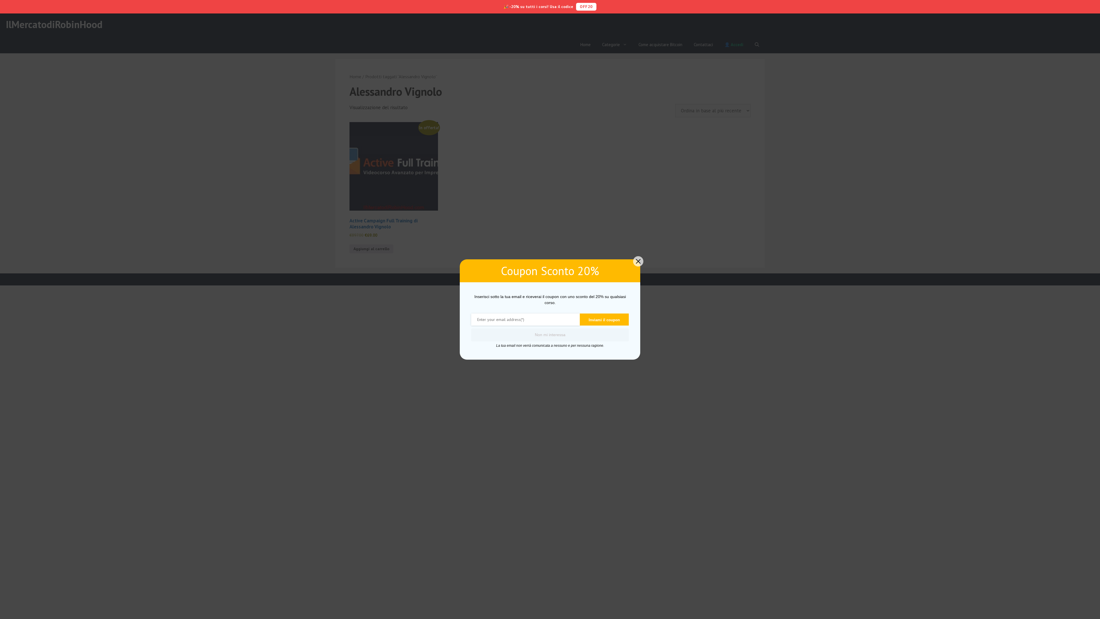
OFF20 (586, 6)
